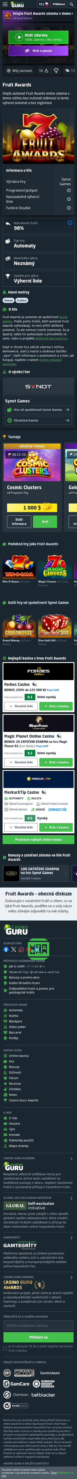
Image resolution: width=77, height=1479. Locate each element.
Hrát (45, 522)
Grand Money (17, 642)
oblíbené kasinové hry (51, 338)
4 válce (22, 300)
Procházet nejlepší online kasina (38, 839)
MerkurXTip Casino (22, 792)
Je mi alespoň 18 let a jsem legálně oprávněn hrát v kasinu (41, 1348)
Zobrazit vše (57, 809)
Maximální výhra (26, 258)
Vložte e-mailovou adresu (23, 1322)
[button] (70, 223)
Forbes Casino (17, 684)
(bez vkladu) (27, 746)
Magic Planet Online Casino (29, 736)
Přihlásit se (38, 1337)
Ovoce (8, 300)
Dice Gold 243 (52, 642)
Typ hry (19, 240)
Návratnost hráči (26, 223)
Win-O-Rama (16, 581)
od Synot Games (23, 18)
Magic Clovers (53, 583)
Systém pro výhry (26, 276)
